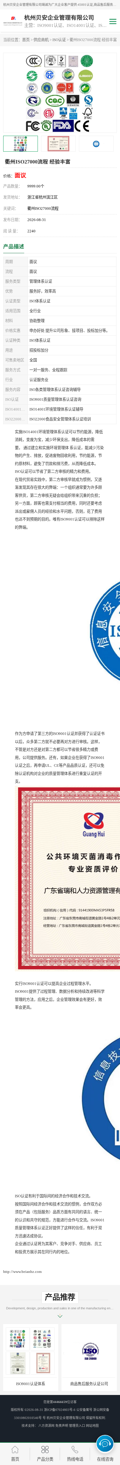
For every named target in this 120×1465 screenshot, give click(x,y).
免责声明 (61, 1425)
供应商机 (41, 40)
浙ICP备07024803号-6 (59, 1409)
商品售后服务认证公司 (31, 1384)
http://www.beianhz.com (22, 1271)
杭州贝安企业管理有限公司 (66, 1418)
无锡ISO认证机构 (89, 1384)
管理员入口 (77, 1425)
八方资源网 (46, 1425)
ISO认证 (59, 40)
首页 (26, 40)
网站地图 (92, 1425)
